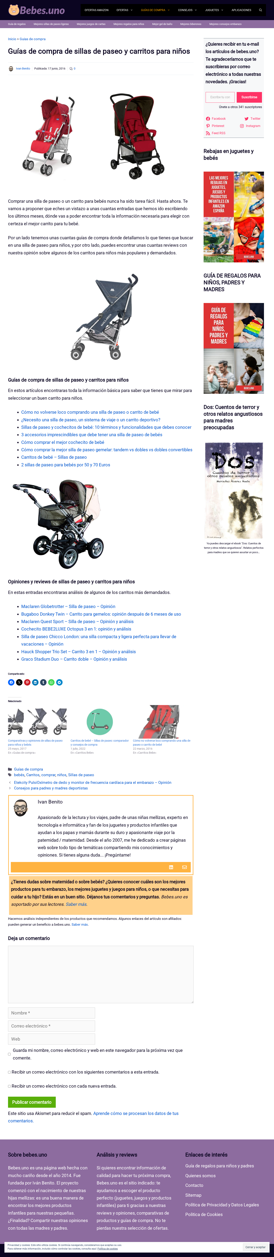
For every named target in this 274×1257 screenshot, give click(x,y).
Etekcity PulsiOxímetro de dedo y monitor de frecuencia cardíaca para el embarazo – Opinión (92, 782)
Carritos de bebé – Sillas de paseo (54, 457)
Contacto (194, 1185)
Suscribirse (249, 97)
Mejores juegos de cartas (91, 24)
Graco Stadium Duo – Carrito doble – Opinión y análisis (74, 659)
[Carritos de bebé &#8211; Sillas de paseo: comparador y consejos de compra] (100, 722)
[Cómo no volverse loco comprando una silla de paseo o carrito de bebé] (162, 722)
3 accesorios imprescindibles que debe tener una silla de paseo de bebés (91, 434)
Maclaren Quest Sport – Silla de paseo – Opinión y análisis (77, 621)
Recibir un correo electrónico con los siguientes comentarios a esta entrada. (85, 1072)
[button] (260, 10)
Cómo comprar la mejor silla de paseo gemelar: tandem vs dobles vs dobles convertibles (106, 449)
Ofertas (122, 10)
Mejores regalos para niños (129, 24)
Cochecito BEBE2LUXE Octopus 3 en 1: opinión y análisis (76, 629)
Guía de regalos (17, 24)
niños (61, 775)
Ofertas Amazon (97, 10)
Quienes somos (200, 1175)
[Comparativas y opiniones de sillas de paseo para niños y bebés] (37, 722)
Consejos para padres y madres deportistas (51, 788)
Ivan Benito (23, 68)
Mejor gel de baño (162, 24)
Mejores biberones (190, 24)
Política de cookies (107, 1248)
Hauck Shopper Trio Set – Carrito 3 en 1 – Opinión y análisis (78, 651)
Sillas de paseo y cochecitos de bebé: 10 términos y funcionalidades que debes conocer (106, 427)
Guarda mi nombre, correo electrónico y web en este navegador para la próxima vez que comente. (98, 1054)
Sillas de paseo (81, 775)
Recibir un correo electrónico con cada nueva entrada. (64, 1086)
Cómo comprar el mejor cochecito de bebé (62, 442)
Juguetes (212, 10)
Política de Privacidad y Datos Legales (222, 1204)
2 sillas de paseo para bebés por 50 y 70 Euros (65, 464)
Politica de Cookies (204, 1214)
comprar (48, 775)
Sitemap (193, 1195)
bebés (19, 775)
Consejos (185, 10)
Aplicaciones (241, 10)
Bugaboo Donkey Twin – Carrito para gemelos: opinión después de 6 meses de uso (101, 614)
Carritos (33, 775)
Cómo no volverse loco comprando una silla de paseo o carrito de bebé (90, 412)
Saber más (76, 904)
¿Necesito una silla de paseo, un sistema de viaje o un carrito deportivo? (90, 419)
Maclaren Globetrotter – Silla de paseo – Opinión (68, 606)
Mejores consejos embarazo (225, 24)
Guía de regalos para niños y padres (219, 1165)
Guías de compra (153, 10)
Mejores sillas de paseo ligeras (51, 24)
